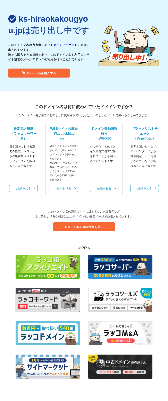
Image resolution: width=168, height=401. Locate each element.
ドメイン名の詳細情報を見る (83, 227)
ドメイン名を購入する (41, 73)
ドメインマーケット (63, 44)
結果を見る (23, 188)
